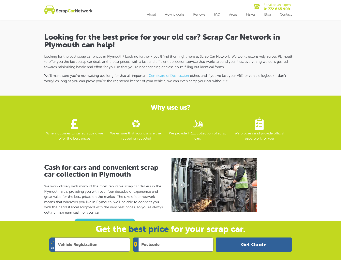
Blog (267, 14)
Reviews (199, 14)
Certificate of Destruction (169, 76)
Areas (233, 14)
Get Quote (253, 245)
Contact (286, 14)
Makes (250, 14)
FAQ (217, 14)
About (151, 14)
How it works (174, 14)
